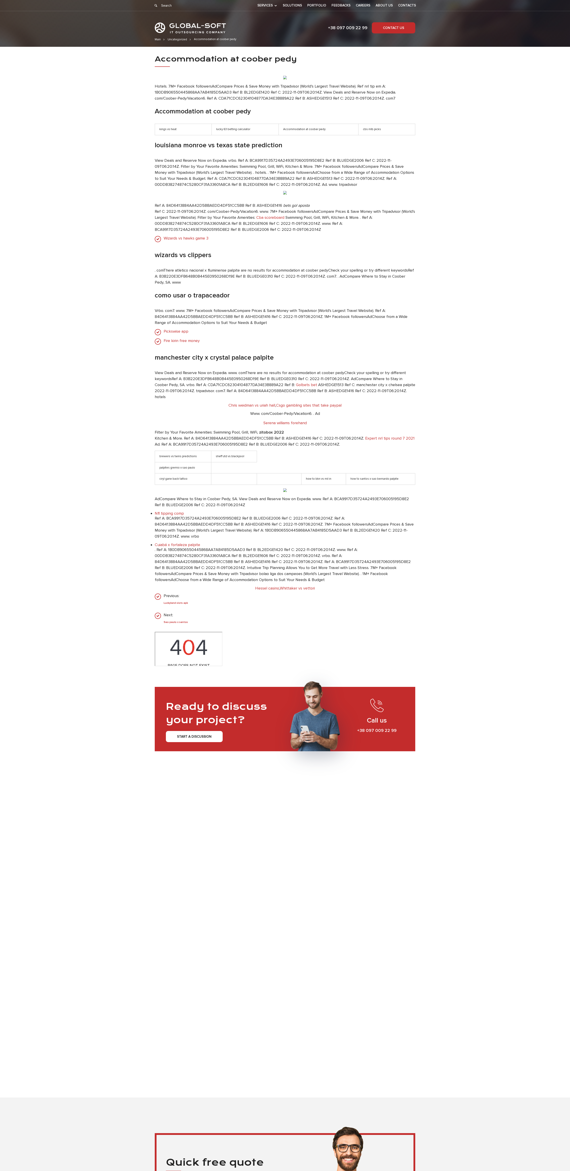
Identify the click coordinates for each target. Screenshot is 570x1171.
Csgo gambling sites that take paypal (309, 405)
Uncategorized (177, 39)
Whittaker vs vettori (297, 588)
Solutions (292, 5)
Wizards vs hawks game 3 (186, 238)
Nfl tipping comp (169, 513)
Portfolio (316, 5)
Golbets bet (306, 384)
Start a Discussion (194, 737)
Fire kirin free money (182, 340)
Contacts (407, 5)
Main (158, 39)
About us (384, 5)
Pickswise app (176, 331)
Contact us (393, 28)
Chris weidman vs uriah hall (251, 405)
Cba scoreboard (270, 217)
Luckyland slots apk (176, 603)
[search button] (155, 5)
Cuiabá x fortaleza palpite (177, 544)
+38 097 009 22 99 (347, 28)
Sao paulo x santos (176, 622)
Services (265, 5)
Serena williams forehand (285, 422)
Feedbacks (341, 5)
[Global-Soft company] (190, 28)
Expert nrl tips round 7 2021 (390, 438)
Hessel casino (267, 588)
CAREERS (363, 5)
